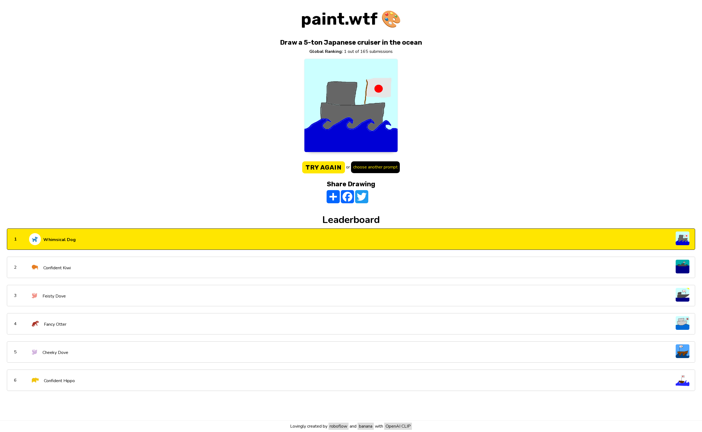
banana (365, 426)
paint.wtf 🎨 (351, 19)
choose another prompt (375, 167)
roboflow (338, 426)
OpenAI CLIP (398, 426)
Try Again (323, 167)
